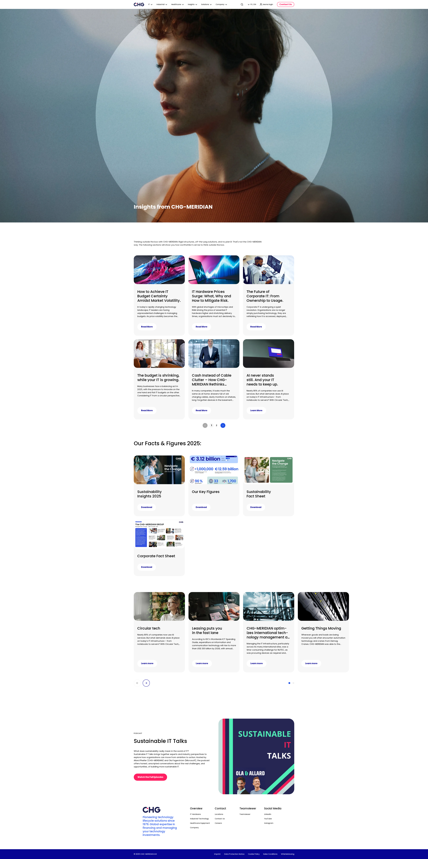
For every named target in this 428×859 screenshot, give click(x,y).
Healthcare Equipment (200, 823)
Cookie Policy (254, 854)
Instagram (268, 823)
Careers (218, 823)
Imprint (217, 854)
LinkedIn (267, 814)
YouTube (268, 818)
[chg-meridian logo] (139, 4)
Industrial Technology (199, 818)
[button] (205, 425)
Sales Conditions (270, 854)
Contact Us (220, 818)
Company (194, 827)
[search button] (242, 4)
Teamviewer (245, 814)
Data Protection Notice (234, 854)
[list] (214, 425)
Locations (219, 814)
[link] (211, 425)
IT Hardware (195, 814)
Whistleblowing (287, 854)
